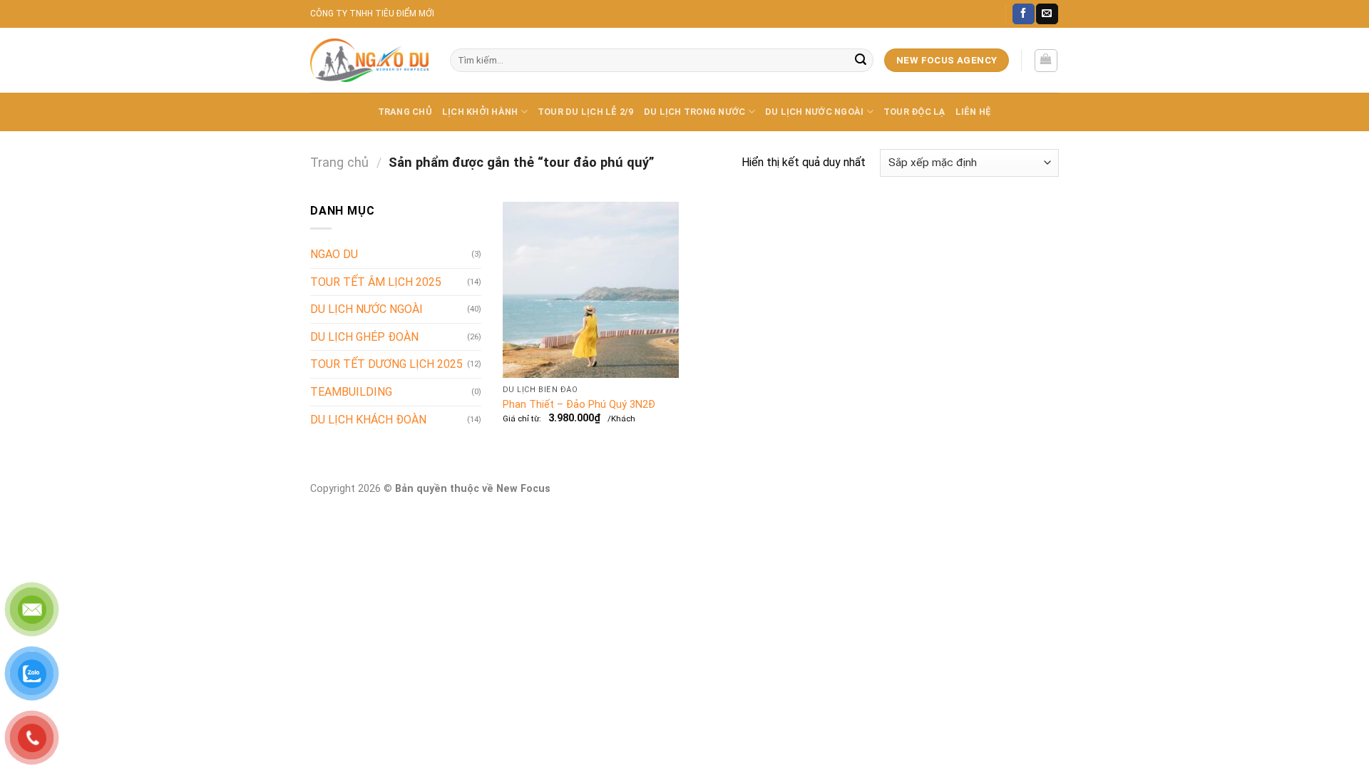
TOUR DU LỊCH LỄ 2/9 (586, 111)
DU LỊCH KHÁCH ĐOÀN (368, 419)
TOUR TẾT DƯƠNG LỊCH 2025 (386, 364)
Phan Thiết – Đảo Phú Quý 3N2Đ (579, 405)
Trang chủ (339, 162)
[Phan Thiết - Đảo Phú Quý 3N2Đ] (591, 290)
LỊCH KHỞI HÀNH (480, 111)
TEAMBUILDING (351, 392)
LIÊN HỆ (973, 111)
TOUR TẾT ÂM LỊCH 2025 (375, 282)
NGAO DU (334, 254)
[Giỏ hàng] (1046, 60)
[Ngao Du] (369, 60)
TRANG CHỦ (405, 111)
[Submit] (860, 60)
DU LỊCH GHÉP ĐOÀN (364, 337)
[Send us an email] (1046, 14)
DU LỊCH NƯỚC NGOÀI (814, 111)
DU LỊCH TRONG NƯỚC (695, 111)
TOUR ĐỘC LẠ (914, 111)
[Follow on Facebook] (1023, 14)
